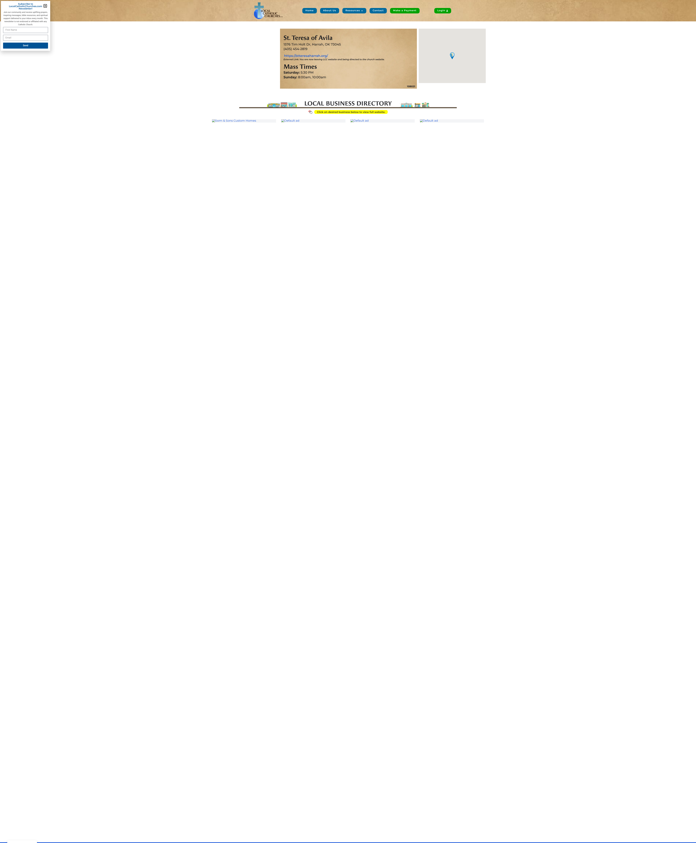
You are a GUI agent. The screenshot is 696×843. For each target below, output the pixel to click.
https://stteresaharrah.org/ (306, 56)
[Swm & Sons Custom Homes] (244, 121)
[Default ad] (313, 121)
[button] (45, 6)
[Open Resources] (362, 11)
